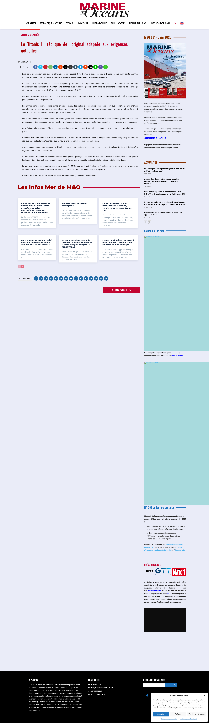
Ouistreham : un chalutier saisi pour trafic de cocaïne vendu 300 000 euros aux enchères (36, 242)
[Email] (65, 67)
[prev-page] (19, 266)
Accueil (24, 34)
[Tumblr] (75, 67)
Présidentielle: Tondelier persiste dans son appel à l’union (163, 214)
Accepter (161, 714)
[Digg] (90, 67)
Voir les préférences (197, 714)
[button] (205, 696)
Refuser (178, 714)
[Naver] (105, 67)
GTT (169, 594)
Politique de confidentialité (169, 719)
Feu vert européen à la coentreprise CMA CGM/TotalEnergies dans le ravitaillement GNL (164, 193)
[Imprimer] (70, 67)
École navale (180, 550)
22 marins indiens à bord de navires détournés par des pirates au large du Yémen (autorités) (164, 203)
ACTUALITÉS (33, 34)
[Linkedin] (55, 67)
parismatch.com (154, 591)
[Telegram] (80, 67)
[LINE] (95, 67)
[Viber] (100, 67)
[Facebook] (35, 67)
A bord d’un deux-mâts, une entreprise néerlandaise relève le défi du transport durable (161, 181)
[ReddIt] (60, 67)
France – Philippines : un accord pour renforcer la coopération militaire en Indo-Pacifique (118, 242)
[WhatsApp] (50, 67)
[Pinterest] (45, 67)
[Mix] (85, 67)
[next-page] (22, 266)
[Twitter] (40, 67)
